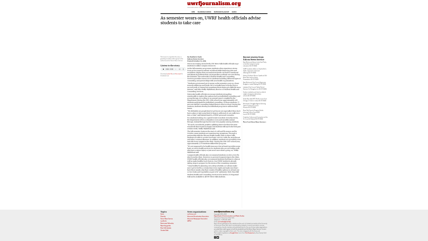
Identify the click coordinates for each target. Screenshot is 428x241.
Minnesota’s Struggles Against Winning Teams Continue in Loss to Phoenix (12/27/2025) (254, 105)
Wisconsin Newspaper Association (197, 219)
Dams (162, 214)
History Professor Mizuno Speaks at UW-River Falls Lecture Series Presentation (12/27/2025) (255, 77)
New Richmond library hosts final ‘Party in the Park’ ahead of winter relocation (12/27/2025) (254, 64)
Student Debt (164, 230)
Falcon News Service (204, 12)
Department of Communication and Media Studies (229, 216)
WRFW (189, 221)
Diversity (163, 216)
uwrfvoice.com (191, 214)
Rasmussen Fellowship (221, 12)
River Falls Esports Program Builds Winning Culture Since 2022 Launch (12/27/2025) (253, 112)
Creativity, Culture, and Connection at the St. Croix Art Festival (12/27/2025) (255, 118)
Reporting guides (165, 225)
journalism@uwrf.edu (224, 221)
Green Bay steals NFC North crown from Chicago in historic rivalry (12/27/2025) (255, 100)
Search (234, 12)
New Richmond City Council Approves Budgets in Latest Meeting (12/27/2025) (254, 83)
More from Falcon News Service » (254, 122)
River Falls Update (165, 228)
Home (193, 12)
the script (178, 74)
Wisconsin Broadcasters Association (198, 216)
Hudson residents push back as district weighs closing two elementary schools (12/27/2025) (254, 94)
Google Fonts (234, 233)
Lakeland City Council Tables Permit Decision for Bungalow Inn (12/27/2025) (255, 88)
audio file (169, 74)
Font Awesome (249, 233)
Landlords (163, 221)
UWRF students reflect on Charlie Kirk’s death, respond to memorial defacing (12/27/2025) (254, 71)
